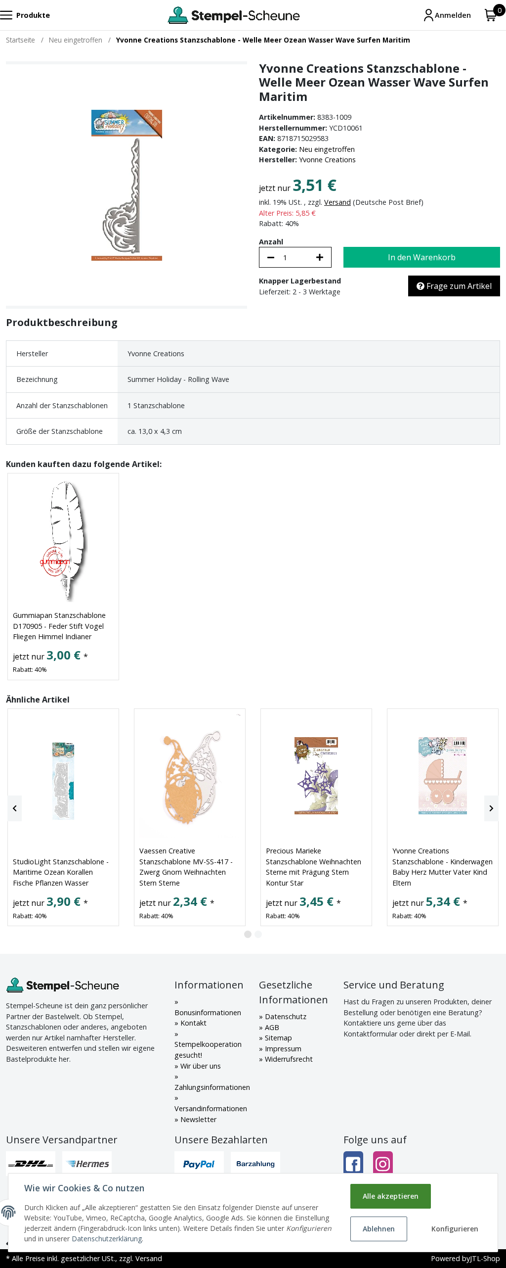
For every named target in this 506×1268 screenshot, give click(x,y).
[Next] (491, 808)
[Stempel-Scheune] (233, 15)
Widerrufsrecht (288, 1059)
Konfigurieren (454, 1228)
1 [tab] (248, 934)
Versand (337, 202)
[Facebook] (353, 1163)
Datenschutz (284, 1016)
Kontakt (192, 1023)
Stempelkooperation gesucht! (208, 1049)
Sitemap (277, 1037)
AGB (271, 1027)
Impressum (282, 1048)
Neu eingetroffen (327, 149)
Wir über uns (199, 1066)
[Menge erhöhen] (319, 257)
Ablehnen (379, 1228)
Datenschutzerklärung (107, 1238)
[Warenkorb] (491, 15)
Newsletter (197, 1119)
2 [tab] (258, 934)
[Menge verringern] (270, 257)
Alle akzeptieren (391, 1196)
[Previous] (14, 808)
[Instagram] (383, 1163)
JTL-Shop (485, 1258)
